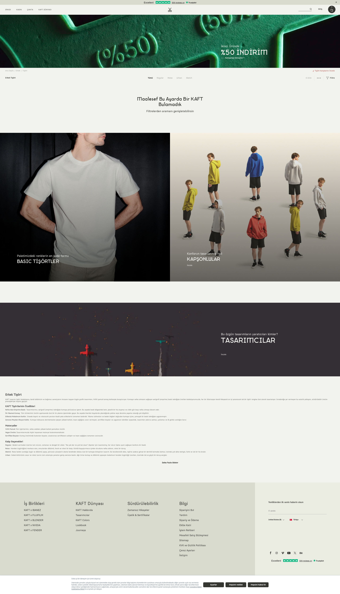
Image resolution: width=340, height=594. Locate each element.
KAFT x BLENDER (33, 520)
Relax (170, 78)
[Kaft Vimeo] (282, 553)
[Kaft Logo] (170, 10)
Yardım (183, 515)
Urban (179, 78)
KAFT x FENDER (33, 530)
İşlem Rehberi (187, 530)
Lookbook (81, 525)
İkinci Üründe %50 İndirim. (165, 2)
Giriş (320, 9)
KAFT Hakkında (84, 510)
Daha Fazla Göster (170, 463)
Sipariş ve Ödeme (189, 520)
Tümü (150, 78)
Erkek (18, 71)
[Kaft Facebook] (270, 553)
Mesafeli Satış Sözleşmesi (193, 535)
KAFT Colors (83, 520)
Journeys (81, 530)
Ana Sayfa (9, 71)
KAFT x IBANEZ (32, 510)
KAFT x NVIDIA (32, 525)
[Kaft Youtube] (289, 553)
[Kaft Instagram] (276, 553)
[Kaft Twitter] (295, 553)
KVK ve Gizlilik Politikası (192, 545)
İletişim (183, 555)
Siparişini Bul (186, 510)
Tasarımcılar (83, 515)
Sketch (189, 78)
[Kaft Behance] (301, 553)
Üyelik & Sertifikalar (139, 515)
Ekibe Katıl (185, 525)
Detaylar (181, 2)
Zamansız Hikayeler (138, 510)
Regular (160, 78)
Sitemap (184, 540)
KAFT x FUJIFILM (33, 515)
